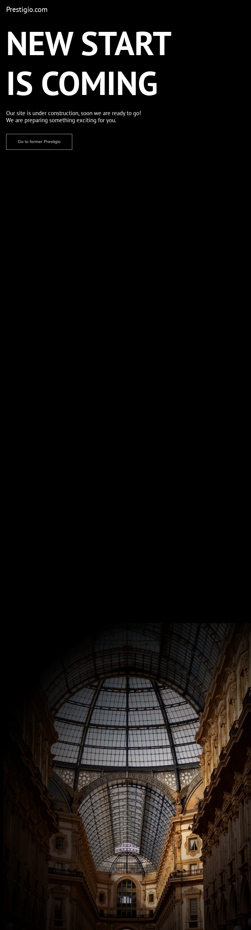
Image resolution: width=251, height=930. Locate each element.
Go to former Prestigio (39, 141)
